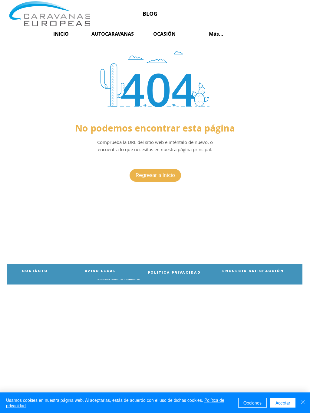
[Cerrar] (302, 402)
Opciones (252, 403)
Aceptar (282, 403)
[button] (119, 280)
